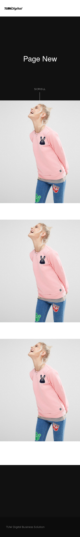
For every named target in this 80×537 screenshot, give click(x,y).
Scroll (40, 89)
